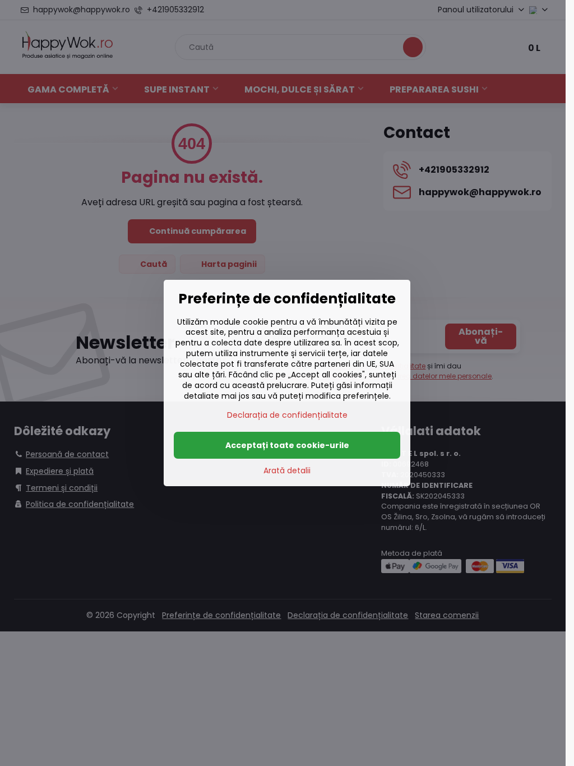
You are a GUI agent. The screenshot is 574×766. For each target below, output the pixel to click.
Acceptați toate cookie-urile (287, 445)
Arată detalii (287, 470)
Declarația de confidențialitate (287, 415)
